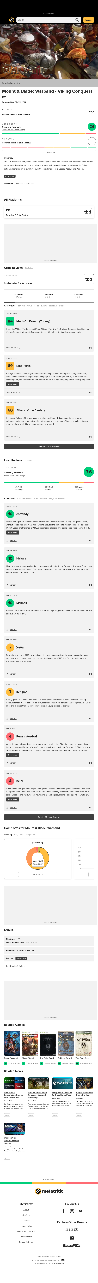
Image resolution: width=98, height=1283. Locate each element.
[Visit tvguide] (72, 1239)
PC (90, 348)
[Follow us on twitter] (80, 1212)
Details (9, 930)
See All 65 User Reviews (49, 817)
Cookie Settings (26, 1242)
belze (16, 780)
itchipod (18, 692)
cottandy (18, 514)
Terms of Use (26, 1236)
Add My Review (49, 152)
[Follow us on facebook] (63, 1212)
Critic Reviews (13, 268)
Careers (26, 1220)
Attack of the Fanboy (26, 410)
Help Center (26, 1215)
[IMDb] (63, 1260)
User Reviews (13, 460)
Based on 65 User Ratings (13, 129)
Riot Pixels (19, 365)
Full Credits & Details (15, 966)
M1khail (17, 603)
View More (35, 874)
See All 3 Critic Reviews (49, 446)
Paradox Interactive (11, 83)
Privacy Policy (26, 1226)
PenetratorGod (23, 736)
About (26, 1210)
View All (29, 268)
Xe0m (17, 647)
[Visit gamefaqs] (72, 1246)
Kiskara (17, 558)
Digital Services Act (26, 1231)
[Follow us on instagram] (72, 1212)
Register (88, 20)
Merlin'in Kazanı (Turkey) (29, 321)
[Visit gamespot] (72, 1231)
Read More (12, 384)
